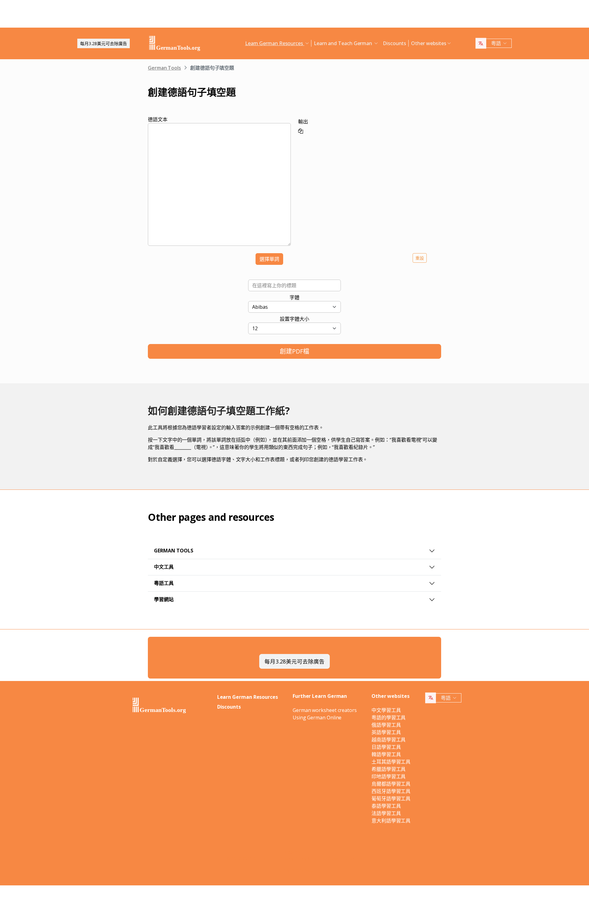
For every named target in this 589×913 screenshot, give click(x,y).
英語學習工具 (386, 732)
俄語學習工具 (386, 725)
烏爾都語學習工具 (390, 783)
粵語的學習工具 (388, 717)
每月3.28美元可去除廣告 (103, 43)
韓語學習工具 (386, 754)
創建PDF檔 (294, 351)
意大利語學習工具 (390, 820)
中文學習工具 (386, 710)
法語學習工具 (386, 813)
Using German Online (317, 717)
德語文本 (157, 119)
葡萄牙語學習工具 (390, 798)
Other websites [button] (428, 43)
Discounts (394, 43)
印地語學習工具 (388, 776)
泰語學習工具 (386, 806)
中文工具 (164, 566)
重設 (419, 258)
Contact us (352, 858)
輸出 (303, 121)
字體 (294, 297)
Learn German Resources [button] (274, 43)
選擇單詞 (269, 259)
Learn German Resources (247, 697)
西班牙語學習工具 (390, 791)
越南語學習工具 (388, 739)
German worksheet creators (325, 710)
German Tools (164, 67)
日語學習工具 (386, 747)
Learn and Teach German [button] (343, 43)
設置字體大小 (294, 318)
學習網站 (164, 599)
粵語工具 (164, 583)
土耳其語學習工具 (390, 761)
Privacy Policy (293, 858)
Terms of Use (325, 858)
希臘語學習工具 (388, 769)
